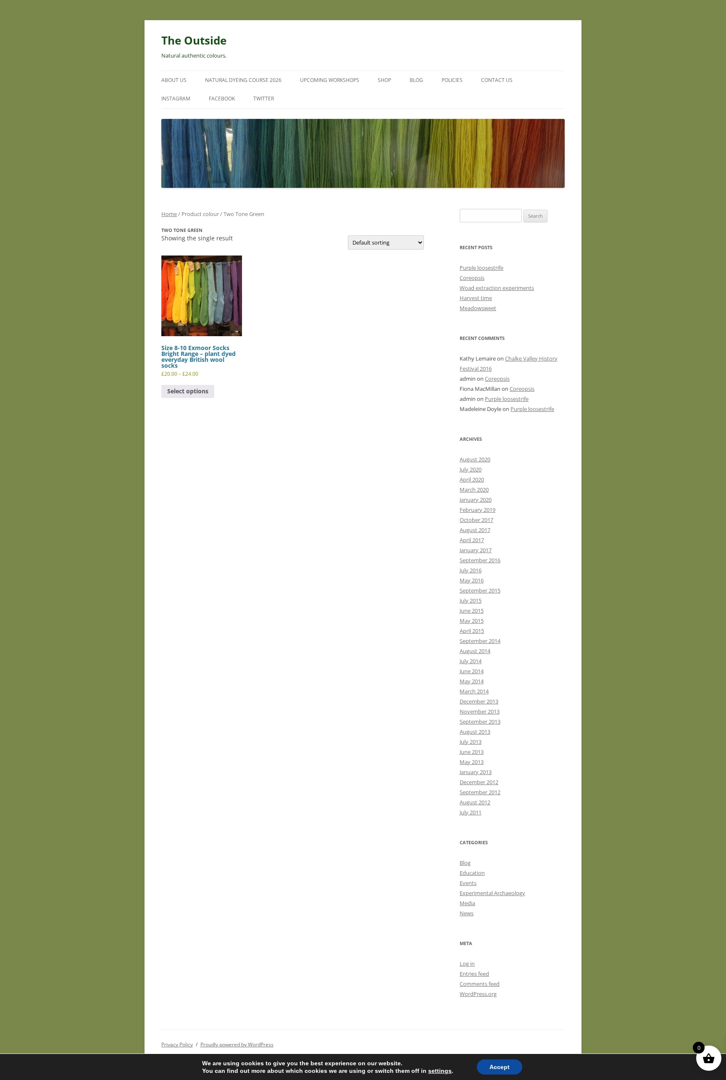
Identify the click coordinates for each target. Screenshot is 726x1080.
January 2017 (476, 550)
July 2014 (470, 661)
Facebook (222, 98)
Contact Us (497, 80)
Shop (384, 80)
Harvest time (476, 298)
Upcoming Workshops (329, 80)
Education (472, 873)
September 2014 (480, 641)
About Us (174, 80)
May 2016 (472, 580)
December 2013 (479, 701)
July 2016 (470, 570)
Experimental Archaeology (492, 893)
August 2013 (475, 731)
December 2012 (479, 782)
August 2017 (475, 530)
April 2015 (472, 631)
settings (440, 1070)
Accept (499, 1067)
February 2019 (477, 510)
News (466, 913)
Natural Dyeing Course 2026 (243, 80)
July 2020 (470, 469)
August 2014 (475, 651)
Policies (452, 80)
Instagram (175, 98)
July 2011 (470, 812)
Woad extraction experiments (497, 288)
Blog (416, 80)
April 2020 (472, 479)
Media (467, 903)
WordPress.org (478, 994)
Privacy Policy (177, 1044)
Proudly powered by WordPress (237, 1044)
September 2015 (480, 590)
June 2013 (472, 752)
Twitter (263, 98)
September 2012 (480, 792)
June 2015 (472, 610)
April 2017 (472, 540)
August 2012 (475, 802)
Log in (467, 963)
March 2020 (474, 489)
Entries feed (474, 973)
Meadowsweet (478, 308)
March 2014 (474, 691)
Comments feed (480, 984)
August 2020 (475, 459)
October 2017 (476, 520)
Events (468, 883)
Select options (187, 391)
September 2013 (480, 721)
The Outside (193, 40)
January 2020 (476, 499)
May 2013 (472, 762)
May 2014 (472, 681)
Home (169, 214)
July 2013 (470, 741)
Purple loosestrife (481, 267)
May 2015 (472, 620)
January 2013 (476, 772)
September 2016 (480, 560)
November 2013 (480, 711)
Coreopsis (472, 278)
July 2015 (470, 600)
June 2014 (472, 671)
